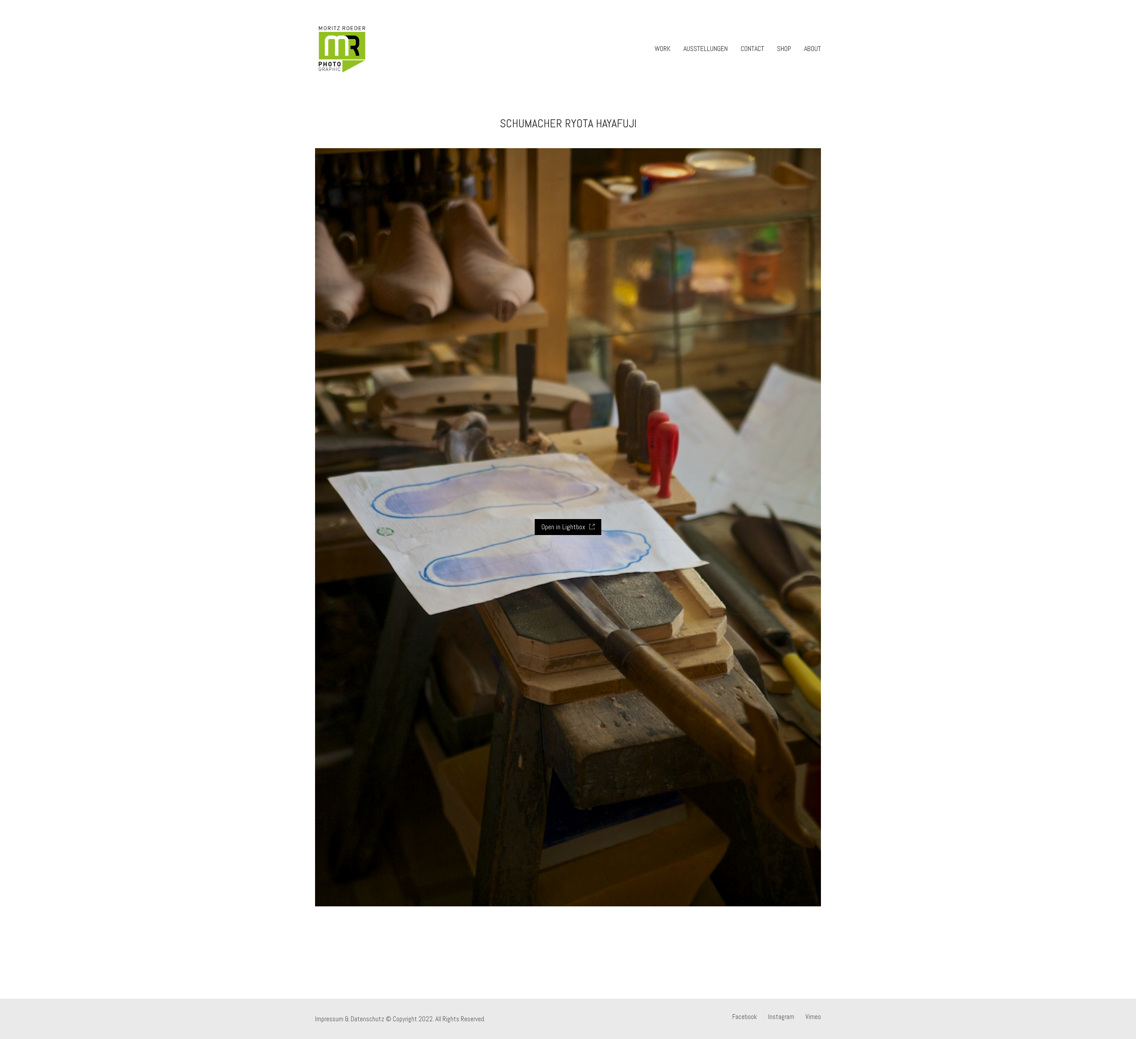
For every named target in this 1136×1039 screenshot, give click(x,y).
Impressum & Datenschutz (349, 1019)
